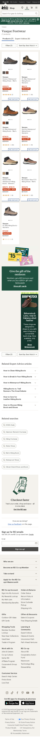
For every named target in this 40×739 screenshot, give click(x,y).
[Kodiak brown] (7, 72)
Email (3, 539)
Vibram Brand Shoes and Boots (17, 467)
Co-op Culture (7, 655)
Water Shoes (10, 446)
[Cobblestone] (4, 173)
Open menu (36, 8)
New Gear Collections (10, 636)
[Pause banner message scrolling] (37, 19)
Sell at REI (5, 658)
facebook (17, 692)
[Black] (7, 123)
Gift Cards (5, 621)
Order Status (26, 593)
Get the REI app (20, 509)
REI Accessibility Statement (20, 733)
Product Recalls (11, 728)
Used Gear (6, 639)
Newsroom (25, 661)
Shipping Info (26, 608)
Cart (32, 8)
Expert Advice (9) (22, 39)
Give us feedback (15, 524)
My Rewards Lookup (10, 596)
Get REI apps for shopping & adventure (20, 699)
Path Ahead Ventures (29, 642)
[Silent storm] (4, 72)
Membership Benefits (10, 603)
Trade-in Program (8, 642)
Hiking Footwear (11, 439)
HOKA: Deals (10, 425)
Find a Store (6, 680)
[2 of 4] (9, 69)
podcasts (33, 692)
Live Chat (5, 683)
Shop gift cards (20, 286)
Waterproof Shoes (12, 460)
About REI (25, 652)
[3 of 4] (11, 69)
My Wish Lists (7, 599)
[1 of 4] (8, 69)
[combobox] (20, 13)
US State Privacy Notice (27, 722)
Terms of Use (9, 719)
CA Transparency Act (27, 728)
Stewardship (26, 667)
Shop (12, 8)
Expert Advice (26, 633)
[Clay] (4, 123)
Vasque (4, 27)
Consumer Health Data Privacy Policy (20, 725)
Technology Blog (27, 664)
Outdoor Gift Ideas (9, 617)
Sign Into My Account (10, 593)
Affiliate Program (8, 661)
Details (31, 534)
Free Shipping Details (29, 621)
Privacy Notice (10, 722)
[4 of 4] (12, 69)
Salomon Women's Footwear (16, 432)
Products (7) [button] (8, 39)
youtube (28, 692)
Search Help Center (9, 676)
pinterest (22, 692)
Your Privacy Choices (27, 719)
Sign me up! (20, 549)
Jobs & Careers (7, 652)
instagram (7, 692)
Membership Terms (20, 730)
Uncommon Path (27, 639)
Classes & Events (27, 636)
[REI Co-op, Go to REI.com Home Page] (4, 8)
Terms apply (20, 283)
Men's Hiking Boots (12, 453)
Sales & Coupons (27, 617)
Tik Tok (12, 692)
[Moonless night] (7, 173)
